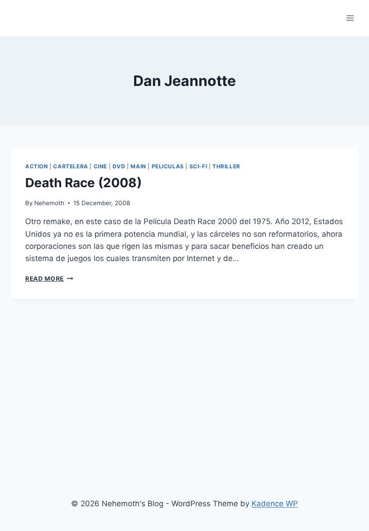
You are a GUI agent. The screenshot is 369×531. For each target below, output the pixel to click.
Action (36, 166)
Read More (49, 278)
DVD (119, 166)
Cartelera (70, 166)
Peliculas (168, 166)
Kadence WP (275, 503)
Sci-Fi (198, 166)
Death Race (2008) (83, 182)
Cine (100, 166)
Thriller (226, 166)
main (138, 166)
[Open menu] (350, 18)
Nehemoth (49, 203)
